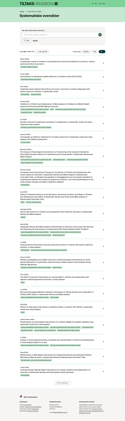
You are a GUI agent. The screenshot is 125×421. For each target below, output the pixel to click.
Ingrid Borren (35, 409)
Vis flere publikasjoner (62, 383)
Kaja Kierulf (28, 405)
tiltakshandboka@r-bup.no (60, 412)
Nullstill (35, 40)
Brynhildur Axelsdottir (32, 411)
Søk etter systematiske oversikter (33, 30)
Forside (22, 11)
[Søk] (100, 34)
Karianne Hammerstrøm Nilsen (33, 407)
